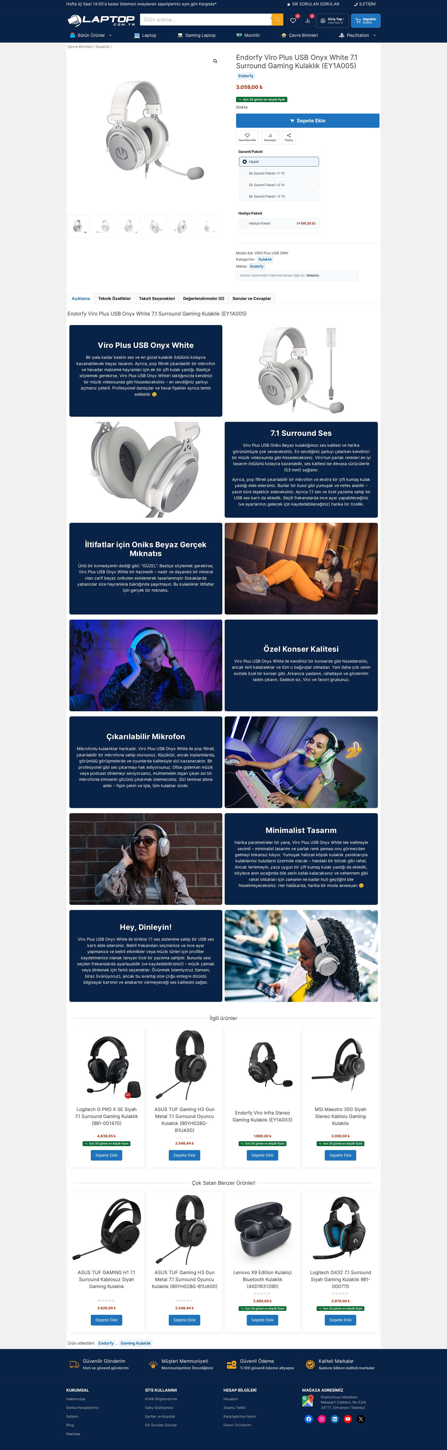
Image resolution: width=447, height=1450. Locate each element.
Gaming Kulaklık (136, 1343)
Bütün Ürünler (91, 35)
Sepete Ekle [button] (106, 1155)
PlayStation (358, 35)
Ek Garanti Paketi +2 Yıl (266, 185)
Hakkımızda (75, 1399)
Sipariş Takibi (235, 1407)
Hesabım (231, 1399)
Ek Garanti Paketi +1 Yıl (266, 173)
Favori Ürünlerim (237, 1425)
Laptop (149, 35)
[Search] (277, 19)
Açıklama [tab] (81, 298)
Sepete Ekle (311, 121)
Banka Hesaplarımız (82, 1407)
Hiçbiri (254, 162)
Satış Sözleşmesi (159, 1407)
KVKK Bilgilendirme (161, 1399)
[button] (215, 61)
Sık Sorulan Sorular (161, 1425)
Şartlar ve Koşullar (160, 1416)
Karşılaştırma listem (240, 1416)
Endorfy (246, 76)
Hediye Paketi (282, 223)
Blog (70, 1425)
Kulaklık (102, 46)
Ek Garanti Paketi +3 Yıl (267, 196)
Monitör (252, 35)
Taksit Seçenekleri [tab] (157, 298)
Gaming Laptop (200, 35)
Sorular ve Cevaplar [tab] (252, 298)
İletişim (72, 1416)
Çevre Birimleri (303, 35)
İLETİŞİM (367, 4)
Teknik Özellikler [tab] (114, 298)
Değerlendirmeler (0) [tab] (203, 298)
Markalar (73, 1434)
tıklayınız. (313, 275)
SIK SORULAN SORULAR (315, 4)
